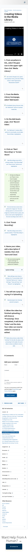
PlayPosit (4, 510)
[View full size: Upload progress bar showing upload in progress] (14, 302)
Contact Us (4, 514)
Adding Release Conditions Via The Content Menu (12, 414)
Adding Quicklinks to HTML (8, 427)
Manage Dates (6, 486)
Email (16, 365)
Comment (6, 370)
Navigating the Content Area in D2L (9, 418)
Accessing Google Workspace (8, 428)
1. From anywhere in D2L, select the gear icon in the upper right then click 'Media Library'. (13, 65)
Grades (4, 457)
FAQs (3, 517)
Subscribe (6, 380)
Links (4, 482)
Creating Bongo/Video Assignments (10, 439)
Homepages (5, 475)
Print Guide (5, 526)
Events (3, 516)
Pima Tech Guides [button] (6, 1)
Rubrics (4, 461)
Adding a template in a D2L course (9, 423)
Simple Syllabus (5, 512)
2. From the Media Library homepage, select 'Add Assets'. (12, 97)
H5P (3, 505)
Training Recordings (7, 493)
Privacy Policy (15, 389)
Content (6, 11)
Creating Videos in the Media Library (13, 17)
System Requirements (7, 523)
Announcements (6, 471)
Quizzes (4, 454)
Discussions (5, 450)
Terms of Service (8, 391)
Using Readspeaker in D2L (7, 438)
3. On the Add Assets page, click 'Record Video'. (12, 122)
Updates (4, 519)
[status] (14, 188)
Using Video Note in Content (8, 430)
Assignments (6, 447)
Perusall (4, 509)
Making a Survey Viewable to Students (10, 421)
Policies (4, 521)
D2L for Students (5, 503)
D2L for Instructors (17, 10)
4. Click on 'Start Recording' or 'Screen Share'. (13, 152)
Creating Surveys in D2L (7, 420)
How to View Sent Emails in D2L (8, 436)
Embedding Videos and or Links (10, 479)
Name (5, 365)
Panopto (4, 507)
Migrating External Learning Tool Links (10, 443)
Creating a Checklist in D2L (7, 425)
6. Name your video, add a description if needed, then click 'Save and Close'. (12, 250)
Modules (4, 468)
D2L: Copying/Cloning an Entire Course (10, 441)
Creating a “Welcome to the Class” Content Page (12, 416)
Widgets (4, 464)
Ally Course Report (6, 434)
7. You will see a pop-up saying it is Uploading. (13, 293)
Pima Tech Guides (8, 10)
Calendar (5, 489)
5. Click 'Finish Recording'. (10, 223)
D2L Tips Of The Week (7, 496)
